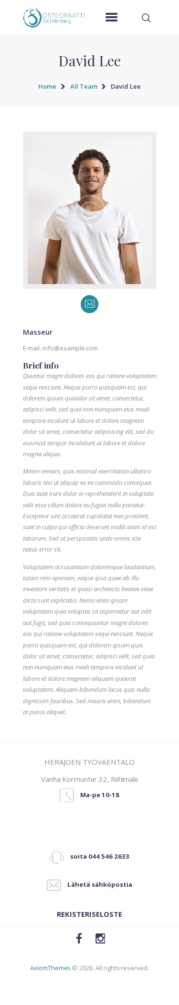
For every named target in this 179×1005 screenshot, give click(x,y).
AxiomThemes (50, 968)
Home (47, 86)
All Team (83, 86)
